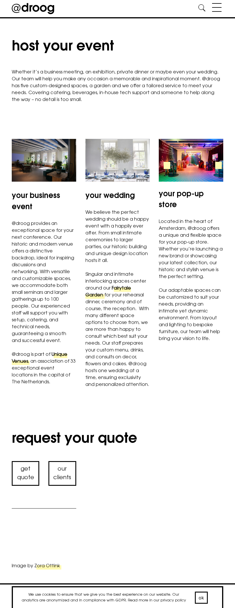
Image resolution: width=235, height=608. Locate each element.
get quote (25, 473)
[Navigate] (215, 8)
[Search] (201, 9)
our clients (62, 473)
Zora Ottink (47, 566)
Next (68, 169)
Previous (21, 169)
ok (201, 598)
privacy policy (173, 600)
